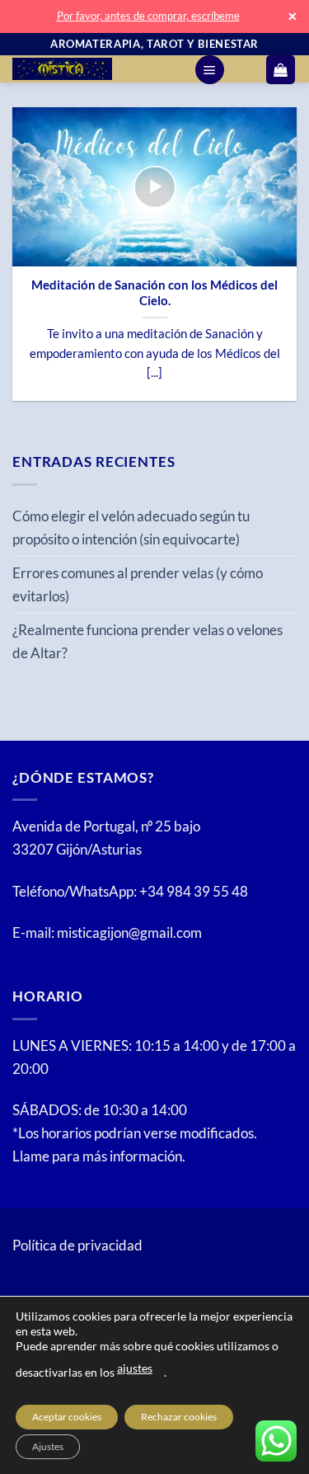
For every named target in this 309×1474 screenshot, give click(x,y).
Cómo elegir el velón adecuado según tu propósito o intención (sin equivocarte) (131, 527)
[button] (209, 69)
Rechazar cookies (179, 1416)
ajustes (134, 1368)
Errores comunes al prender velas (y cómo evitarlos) (137, 584)
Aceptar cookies (66, 1416)
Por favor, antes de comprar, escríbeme (148, 15)
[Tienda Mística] (96, 68)
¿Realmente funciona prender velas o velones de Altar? (147, 641)
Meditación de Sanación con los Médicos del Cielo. (154, 292)
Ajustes (47, 1446)
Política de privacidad (77, 1245)
